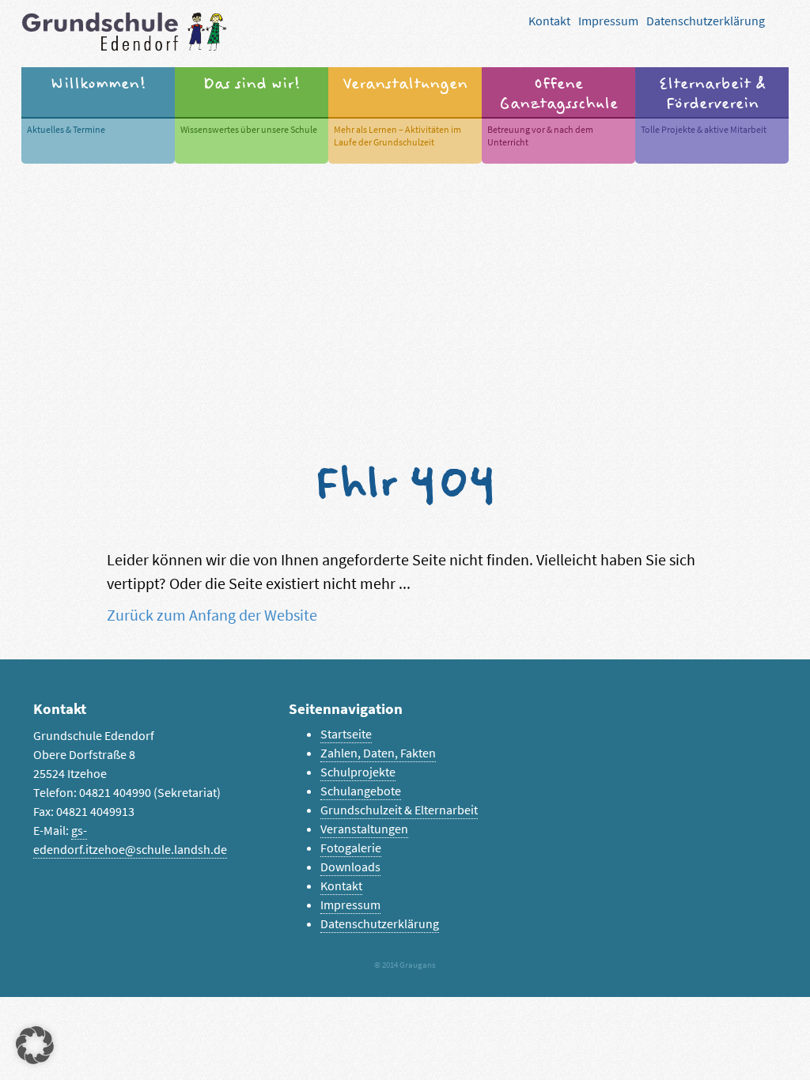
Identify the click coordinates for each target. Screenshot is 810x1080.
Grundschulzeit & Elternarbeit (399, 810)
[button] (35, 1045)
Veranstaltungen (364, 829)
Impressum (608, 21)
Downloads (350, 867)
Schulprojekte (358, 772)
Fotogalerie (350, 848)
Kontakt (549, 21)
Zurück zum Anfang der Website (212, 615)
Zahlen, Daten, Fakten (378, 753)
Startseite (346, 734)
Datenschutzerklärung (705, 21)
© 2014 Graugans (405, 965)
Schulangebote (360, 791)
